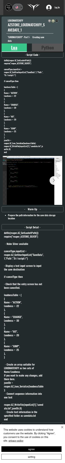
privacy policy (16, 440)
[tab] (14, 48)
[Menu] (8, 7)
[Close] (60, 429)
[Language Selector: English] (18, 7)
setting (31, 456)
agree (31, 449)
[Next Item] (54, 180)
